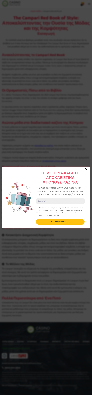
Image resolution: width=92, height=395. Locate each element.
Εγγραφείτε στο (60, 221)
